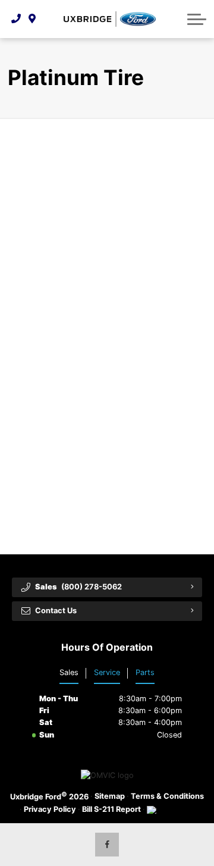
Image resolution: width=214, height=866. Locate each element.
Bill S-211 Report (111, 809)
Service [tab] (107, 672)
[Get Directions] (32, 19)
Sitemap (110, 796)
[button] (196, 19)
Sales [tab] (68, 672)
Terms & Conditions (167, 796)
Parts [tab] (145, 672)
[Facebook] (107, 844)
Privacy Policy (50, 809)
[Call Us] (16, 19)
